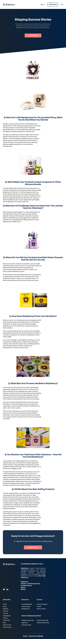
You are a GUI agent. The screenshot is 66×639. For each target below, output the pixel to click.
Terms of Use (7, 625)
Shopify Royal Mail (42, 620)
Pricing (5, 618)
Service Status (41, 609)
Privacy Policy (7, 627)
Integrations (7, 616)
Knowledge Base (27, 604)
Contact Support (42, 604)
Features (5, 609)
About (5, 606)
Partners (5, 611)
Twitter (39, 606)
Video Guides (26, 606)
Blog (4, 622)
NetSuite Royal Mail (43, 623)
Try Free (5, 613)
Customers (6, 620)
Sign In (42, 4)
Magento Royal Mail (28, 620)
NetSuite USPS (26, 625)
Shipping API (26, 609)
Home (5, 604)
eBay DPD (25, 623)
